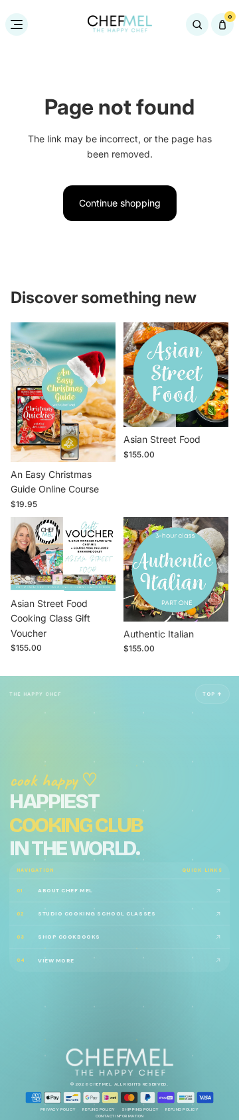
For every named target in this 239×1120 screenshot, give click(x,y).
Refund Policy (99, 1109)
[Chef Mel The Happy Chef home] (119, 24)
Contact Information (120, 1117)
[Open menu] (16, 24)
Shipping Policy (140, 1109)
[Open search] (197, 24)
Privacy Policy (58, 1109)
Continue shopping (120, 203)
